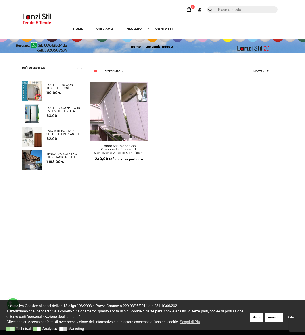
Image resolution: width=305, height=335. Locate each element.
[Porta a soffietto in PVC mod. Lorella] (32, 114)
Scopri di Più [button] (190, 322)
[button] (10, 329)
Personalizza (102, 147)
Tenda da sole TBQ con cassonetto (62, 155)
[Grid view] (95, 71)
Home (136, 46)
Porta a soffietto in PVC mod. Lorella (63, 109)
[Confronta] (124, 146)
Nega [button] (256, 317)
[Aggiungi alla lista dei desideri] (140, 146)
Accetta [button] (274, 317)
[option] (52, 125)
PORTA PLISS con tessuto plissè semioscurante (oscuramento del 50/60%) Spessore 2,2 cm (64, 86)
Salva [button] (291, 317)
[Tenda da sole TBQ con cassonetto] (32, 160)
